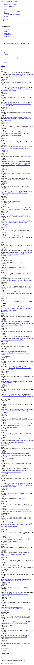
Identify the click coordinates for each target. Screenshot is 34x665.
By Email (17, 43)
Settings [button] (6, 13)
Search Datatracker (9, 6)
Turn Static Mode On (14, 14)
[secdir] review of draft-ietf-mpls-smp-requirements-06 (17, 567)
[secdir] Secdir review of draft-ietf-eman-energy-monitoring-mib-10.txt (17, 471)
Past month (7, 34)
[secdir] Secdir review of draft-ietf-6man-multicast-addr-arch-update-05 (17, 426)
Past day (6, 31)
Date (5, 53)
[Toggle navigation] (1, 50)
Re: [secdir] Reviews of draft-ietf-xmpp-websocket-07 (17, 209)
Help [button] (5, 9)
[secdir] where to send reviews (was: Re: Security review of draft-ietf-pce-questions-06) (15, 164)
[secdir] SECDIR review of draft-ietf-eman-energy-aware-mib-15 (15, 540)
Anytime (6, 30)
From (2, 67)
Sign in (6, 16)
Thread (6, 54)
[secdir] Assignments (18, 267)
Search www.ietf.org (10, 4)
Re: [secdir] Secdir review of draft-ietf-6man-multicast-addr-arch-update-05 (16, 253)
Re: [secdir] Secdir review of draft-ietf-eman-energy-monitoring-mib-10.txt (17, 75)
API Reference (17, 11)
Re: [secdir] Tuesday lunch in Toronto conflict (15, 553)
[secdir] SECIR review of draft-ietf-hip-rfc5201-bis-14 (17, 511)
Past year (7, 36)
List (2, 71)
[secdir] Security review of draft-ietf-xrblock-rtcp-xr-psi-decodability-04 (15, 134)
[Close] (1, 657)
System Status (25, 43)
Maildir (7, 663)
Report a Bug (10, 43)
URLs (11, 663)
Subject (3, 66)
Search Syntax (8, 11)
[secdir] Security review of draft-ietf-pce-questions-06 (17, 180)
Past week (7, 33)
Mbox (2, 663)
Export (6, 63)
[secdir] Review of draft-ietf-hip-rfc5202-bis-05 (16, 579)
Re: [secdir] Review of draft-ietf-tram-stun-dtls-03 (16, 622)
